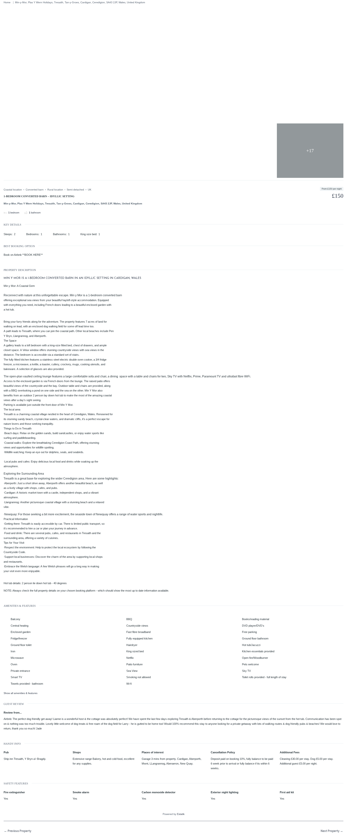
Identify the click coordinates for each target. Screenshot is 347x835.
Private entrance (20, 670)
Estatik (181, 814)
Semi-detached (75, 189)
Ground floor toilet (21, 644)
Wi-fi (129, 683)
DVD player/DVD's (253, 625)
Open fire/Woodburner (255, 657)
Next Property (332, 831)
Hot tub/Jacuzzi (251, 644)
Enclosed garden (21, 631)
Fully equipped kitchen (139, 638)
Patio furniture (134, 664)
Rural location (55, 189)
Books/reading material (255, 619)
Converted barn (35, 189)
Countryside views (137, 625)
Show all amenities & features (20, 693)
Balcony (15, 619)
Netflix (130, 657)
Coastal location (13, 189)
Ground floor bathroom (255, 638)
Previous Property (17, 831)
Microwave (17, 657)
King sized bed (135, 651)
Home (7, 2)
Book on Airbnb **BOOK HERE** (23, 254)
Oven (14, 664)
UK (89, 189)
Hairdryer (131, 644)
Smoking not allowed (138, 677)
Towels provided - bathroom (27, 683)
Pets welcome (250, 664)
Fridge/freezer (19, 638)
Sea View (132, 670)
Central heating (19, 625)
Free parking (249, 631)
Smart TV (16, 677)
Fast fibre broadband (138, 631)
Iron (13, 651)
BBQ (129, 619)
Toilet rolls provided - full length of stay (264, 677)
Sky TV (246, 670)
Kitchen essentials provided (258, 651)
